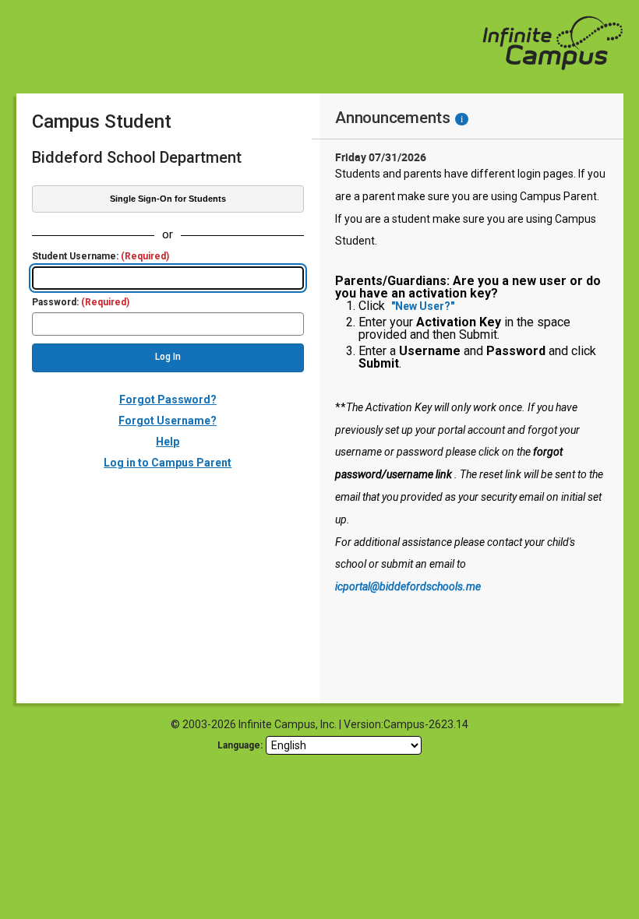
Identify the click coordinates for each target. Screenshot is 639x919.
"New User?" (422, 306)
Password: (80, 303)
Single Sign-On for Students (168, 198)
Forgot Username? (167, 420)
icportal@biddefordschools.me (408, 586)
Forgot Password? (168, 399)
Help (167, 441)
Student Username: (100, 257)
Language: (240, 745)
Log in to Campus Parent (167, 462)
